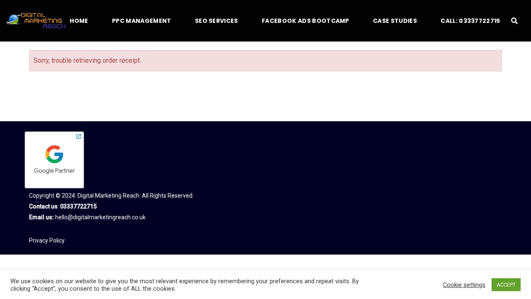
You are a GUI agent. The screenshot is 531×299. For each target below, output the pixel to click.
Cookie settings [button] (464, 285)
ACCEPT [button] (506, 285)
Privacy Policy (47, 240)
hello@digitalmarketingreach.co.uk (100, 217)
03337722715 (78, 206)
